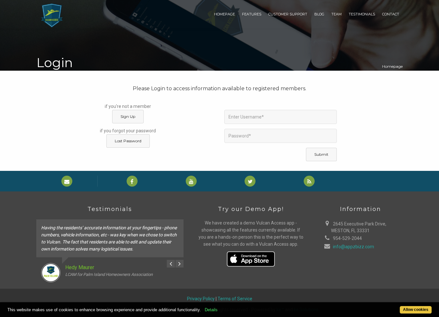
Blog (319, 14)
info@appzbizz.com (353, 246)
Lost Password (128, 140)
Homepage (224, 14)
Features (251, 14)
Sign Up (128, 116)
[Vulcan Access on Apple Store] (251, 258)
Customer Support (287, 14)
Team (336, 14)
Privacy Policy (201, 298)
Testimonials (362, 14)
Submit (321, 154)
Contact (390, 14)
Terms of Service (235, 298)
